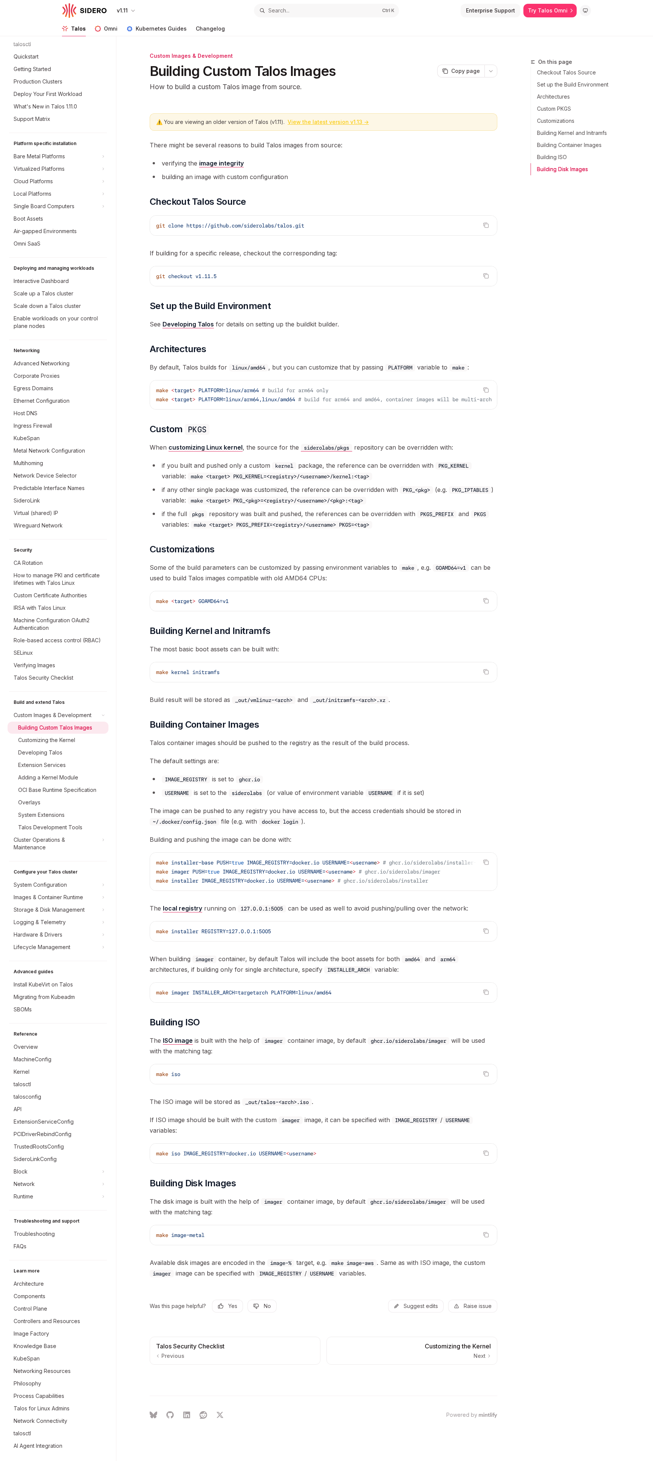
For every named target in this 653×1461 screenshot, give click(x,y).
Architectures (553, 96)
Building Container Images (569, 145)
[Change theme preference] (585, 10)
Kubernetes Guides (161, 28)
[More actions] (490, 71)
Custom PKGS (554, 108)
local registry (182, 908)
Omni (111, 28)
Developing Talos (188, 324)
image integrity (221, 163)
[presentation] (62, 748)
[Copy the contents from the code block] (486, 225)
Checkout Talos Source (566, 72)
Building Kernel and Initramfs (572, 133)
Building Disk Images (562, 169)
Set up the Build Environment (572, 84)
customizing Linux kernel (206, 447)
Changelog (210, 28)
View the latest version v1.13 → (328, 122)
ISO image (178, 1040)
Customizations (555, 120)
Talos (78, 28)
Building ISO (552, 157)
